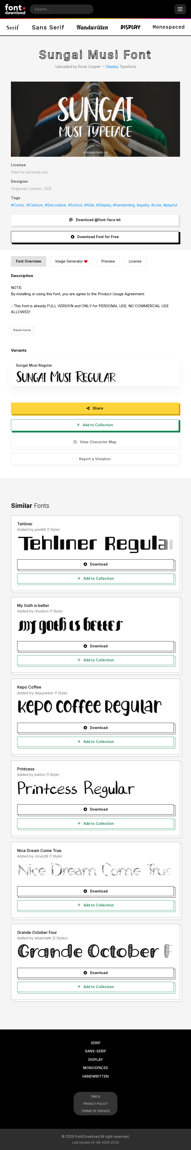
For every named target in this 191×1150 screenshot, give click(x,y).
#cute (156, 205)
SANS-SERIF (95, 1051)
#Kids (89, 205)
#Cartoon (35, 205)
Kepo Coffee (29, 687)
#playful (170, 205)
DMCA (95, 1096)
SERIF (95, 1043)
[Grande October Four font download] (95, 952)
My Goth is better (33, 605)
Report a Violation (95, 459)
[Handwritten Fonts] (92, 27)
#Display (103, 205)
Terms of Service (95, 1111)
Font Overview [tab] (28, 261)
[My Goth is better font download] (95, 626)
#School (75, 205)
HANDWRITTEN (95, 1076)
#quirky (143, 205)
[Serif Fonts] (13, 27)
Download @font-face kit (98, 220)
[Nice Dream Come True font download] (95, 871)
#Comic (18, 205)
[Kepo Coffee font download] (95, 707)
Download (98, 564)
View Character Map (97, 442)
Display (112, 66)
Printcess (25, 768)
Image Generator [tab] (69, 261)
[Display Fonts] (130, 27)
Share (97, 408)
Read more (22, 330)
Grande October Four (37, 932)
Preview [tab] (108, 261)
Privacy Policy (95, 1104)
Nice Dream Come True (39, 850)
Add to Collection (97, 425)
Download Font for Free (97, 237)
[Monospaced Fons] (168, 27)
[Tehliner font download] (95, 544)
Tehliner (25, 523)
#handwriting (124, 205)
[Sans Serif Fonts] (48, 27)
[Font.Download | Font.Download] (15, 9)
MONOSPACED (95, 1068)
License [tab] (135, 261)
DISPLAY (95, 1059)
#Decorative (55, 205)
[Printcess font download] (95, 789)
